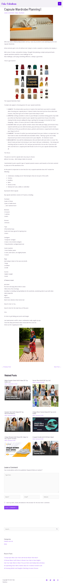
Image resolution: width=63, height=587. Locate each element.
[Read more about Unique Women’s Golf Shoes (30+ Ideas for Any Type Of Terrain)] (17, 449)
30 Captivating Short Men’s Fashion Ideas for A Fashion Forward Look (23, 565)
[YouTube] (54, 580)
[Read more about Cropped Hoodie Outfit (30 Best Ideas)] (45, 448)
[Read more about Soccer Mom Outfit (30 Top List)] (45, 395)
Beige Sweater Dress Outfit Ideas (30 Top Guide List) (16, 381)
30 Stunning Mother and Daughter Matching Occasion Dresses (21, 568)
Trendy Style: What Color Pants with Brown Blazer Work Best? (21, 557)
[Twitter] (50, 580)
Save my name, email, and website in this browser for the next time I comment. (28, 502)
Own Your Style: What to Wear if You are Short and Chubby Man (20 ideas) (24, 563)
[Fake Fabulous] (9, 3)
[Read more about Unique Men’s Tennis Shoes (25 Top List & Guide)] (45, 424)
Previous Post (6, 367)
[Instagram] (57, 580)
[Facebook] (46, 580)
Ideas (16, 13)
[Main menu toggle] (59, 3)
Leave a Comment (9, 13)
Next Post (57, 367)
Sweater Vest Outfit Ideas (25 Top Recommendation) (14, 412)
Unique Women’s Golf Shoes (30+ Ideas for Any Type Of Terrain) (16, 437)
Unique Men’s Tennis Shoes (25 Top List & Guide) (44, 412)
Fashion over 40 (8, 541)
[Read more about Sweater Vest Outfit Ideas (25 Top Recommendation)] (17, 424)
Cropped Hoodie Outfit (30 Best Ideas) (43, 437)
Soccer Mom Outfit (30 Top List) (41, 380)
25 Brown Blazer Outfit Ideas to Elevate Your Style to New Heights (22, 560)
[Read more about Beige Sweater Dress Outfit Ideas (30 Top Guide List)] (17, 393)
